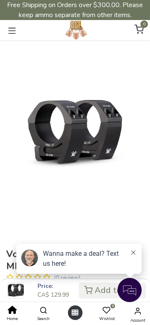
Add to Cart (116, 290)
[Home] (12, 310)
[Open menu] (75, 313)
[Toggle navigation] (12, 30)
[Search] (44, 310)
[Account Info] (138, 311)
